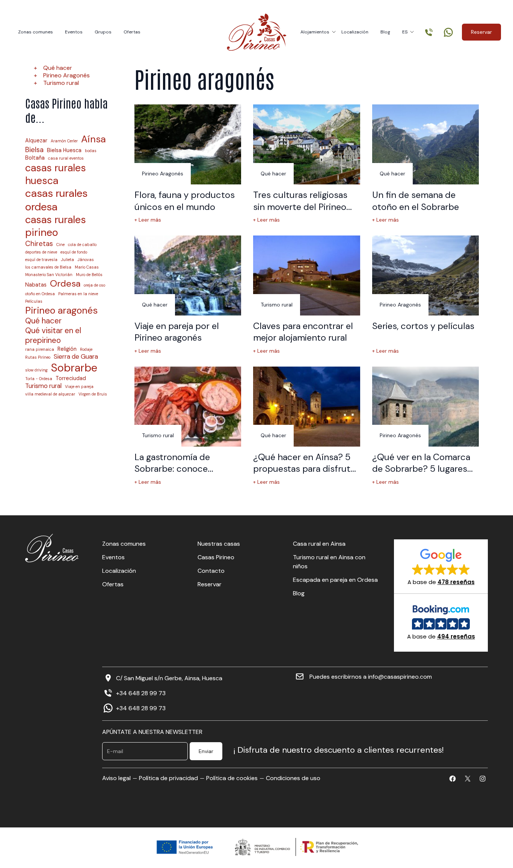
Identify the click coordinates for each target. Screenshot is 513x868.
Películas (33, 301)
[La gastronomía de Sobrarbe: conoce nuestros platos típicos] (187, 407)
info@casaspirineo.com (400, 677)
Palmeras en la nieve (78, 293)
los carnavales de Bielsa (48, 267)
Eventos (74, 32)
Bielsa (34, 149)
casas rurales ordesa (56, 200)
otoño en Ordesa (40, 293)
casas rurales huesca (55, 174)
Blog (385, 32)
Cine (60, 244)
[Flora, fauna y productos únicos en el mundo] (187, 144)
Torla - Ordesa (38, 378)
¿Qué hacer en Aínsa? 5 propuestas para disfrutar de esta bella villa (305, 468)
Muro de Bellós (89, 274)
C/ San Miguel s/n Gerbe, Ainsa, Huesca (169, 678)
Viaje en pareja (79, 386)
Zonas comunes (35, 32)
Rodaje (86, 349)
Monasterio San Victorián (48, 274)
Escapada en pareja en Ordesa (335, 580)
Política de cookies (232, 778)
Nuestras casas (219, 544)
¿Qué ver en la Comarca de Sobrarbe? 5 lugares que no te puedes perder (423, 468)
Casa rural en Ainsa (319, 544)
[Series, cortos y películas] (425, 275)
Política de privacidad (168, 778)
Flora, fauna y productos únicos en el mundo (184, 200)
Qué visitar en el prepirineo (53, 335)
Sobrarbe (74, 368)
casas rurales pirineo (55, 226)
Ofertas (132, 32)
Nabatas (36, 284)
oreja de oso (94, 285)
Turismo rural (61, 83)
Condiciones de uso (293, 778)
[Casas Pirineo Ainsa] (257, 32)
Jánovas (85, 259)
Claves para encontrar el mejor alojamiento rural (303, 331)
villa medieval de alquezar (50, 394)
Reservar (481, 32)
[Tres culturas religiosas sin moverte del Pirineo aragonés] (306, 144)
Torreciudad (71, 378)
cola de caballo (82, 244)
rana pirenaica (39, 349)
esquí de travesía (41, 259)
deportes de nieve (41, 252)
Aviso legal (116, 778)
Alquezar (36, 140)
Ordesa (65, 283)
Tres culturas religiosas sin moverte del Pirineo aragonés (300, 206)
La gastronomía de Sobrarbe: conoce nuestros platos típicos (182, 468)
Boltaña (35, 157)
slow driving (36, 370)
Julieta (67, 259)
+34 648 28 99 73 (141, 693)
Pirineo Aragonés (66, 75)
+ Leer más (147, 220)
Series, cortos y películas (423, 326)
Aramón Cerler (64, 141)
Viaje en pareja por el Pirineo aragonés (176, 331)
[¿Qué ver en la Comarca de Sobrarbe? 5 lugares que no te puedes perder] (425, 407)
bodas (91, 150)
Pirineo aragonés (61, 310)
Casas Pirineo (216, 557)
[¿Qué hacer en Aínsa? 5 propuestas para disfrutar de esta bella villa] (306, 407)
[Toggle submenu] (334, 32)
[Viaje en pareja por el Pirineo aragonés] (187, 275)
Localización (354, 32)
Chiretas (39, 243)
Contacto (211, 571)
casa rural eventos (66, 158)
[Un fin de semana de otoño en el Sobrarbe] (425, 144)
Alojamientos (314, 32)
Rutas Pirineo (37, 357)
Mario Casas (87, 267)
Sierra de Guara (76, 357)
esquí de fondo (73, 252)
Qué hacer (57, 68)
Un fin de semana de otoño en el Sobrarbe (415, 200)
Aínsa (93, 139)
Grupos (103, 32)
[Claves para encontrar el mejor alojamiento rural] (306, 275)
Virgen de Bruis (92, 394)
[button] (441, 566)
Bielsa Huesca (64, 150)
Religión (67, 349)
